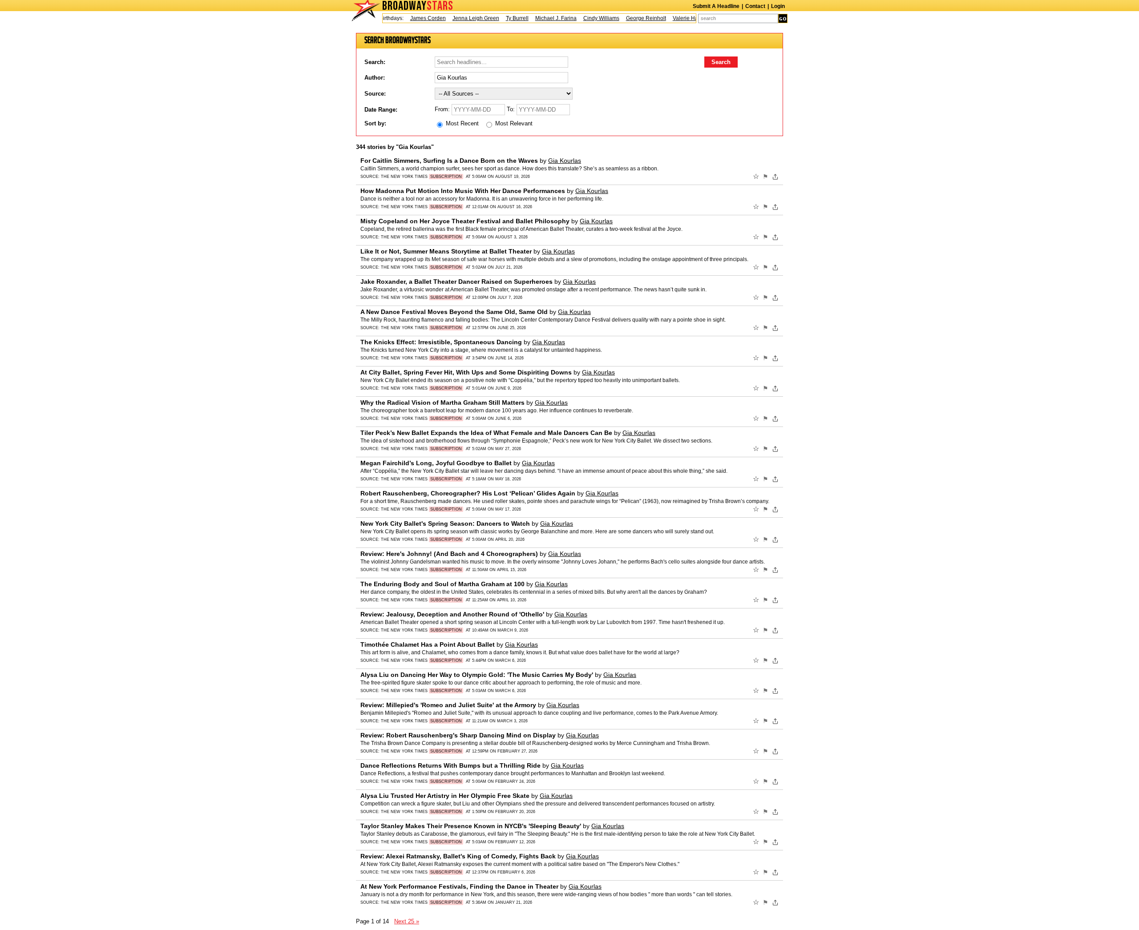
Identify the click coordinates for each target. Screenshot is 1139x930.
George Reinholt (634, 18)
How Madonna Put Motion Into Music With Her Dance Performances (462, 190)
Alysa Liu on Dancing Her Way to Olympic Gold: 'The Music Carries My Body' (476, 674)
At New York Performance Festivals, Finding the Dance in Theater (459, 886)
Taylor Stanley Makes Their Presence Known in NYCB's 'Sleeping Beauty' (470, 825)
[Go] (783, 18)
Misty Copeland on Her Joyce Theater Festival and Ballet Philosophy (465, 221)
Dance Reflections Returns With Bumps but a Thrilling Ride (450, 765)
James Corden (416, 18)
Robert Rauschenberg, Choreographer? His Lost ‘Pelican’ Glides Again (467, 493)
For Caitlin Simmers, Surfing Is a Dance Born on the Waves (449, 160)
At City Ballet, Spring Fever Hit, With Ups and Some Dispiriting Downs (466, 372)
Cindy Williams (590, 18)
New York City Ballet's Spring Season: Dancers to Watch (445, 523)
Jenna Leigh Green (464, 18)
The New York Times (421, 176)
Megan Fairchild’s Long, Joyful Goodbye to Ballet (436, 463)
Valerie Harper (678, 18)
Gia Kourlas (564, 160)
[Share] (775, 177)
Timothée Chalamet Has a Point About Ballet (427, 644)
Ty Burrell (505, 18)
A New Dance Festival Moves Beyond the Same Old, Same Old (454, 311)
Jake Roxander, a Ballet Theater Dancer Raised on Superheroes (456, 281)
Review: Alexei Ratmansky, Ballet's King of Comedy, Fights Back (458, 856)
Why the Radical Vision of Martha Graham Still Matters (442, 402)
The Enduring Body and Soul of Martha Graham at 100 (442, 584)
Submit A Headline (716, 6)
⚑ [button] (765, 176)
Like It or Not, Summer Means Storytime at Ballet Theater (446, 251)
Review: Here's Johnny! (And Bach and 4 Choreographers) (449, 553)
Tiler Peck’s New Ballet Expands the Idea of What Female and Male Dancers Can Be (486, 432)
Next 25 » (406, 921)
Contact (755, 6)
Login (778, 6)
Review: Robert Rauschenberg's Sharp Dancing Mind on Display (458, 735)
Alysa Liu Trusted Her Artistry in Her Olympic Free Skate (444, 795)
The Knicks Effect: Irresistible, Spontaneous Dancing (441, 342)
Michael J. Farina (544, 18)
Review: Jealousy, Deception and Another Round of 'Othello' (452, 614)
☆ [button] (756, 176)
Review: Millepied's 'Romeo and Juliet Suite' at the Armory (448, 705)
